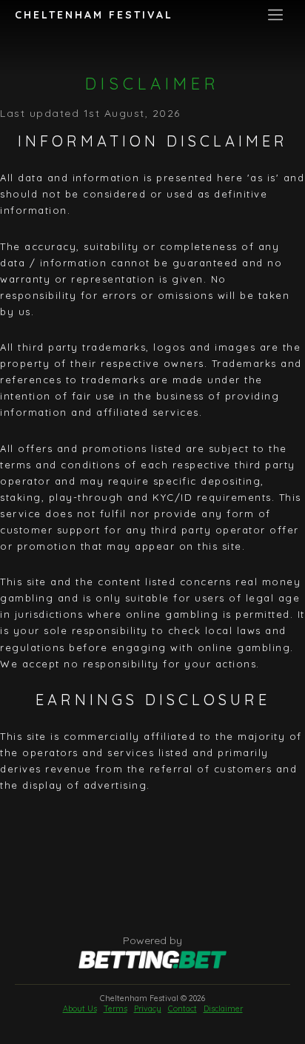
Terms (115, 1008)
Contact (182, 1008)
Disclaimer (223, 1008)
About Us (80, 1008)
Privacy (147, 1008)
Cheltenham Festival (94, 14)
